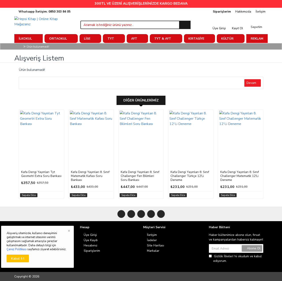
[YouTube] (151, 214)
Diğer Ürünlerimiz (141, 100)
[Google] (161, 214)
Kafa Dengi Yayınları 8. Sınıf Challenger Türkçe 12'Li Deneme (190, 176)
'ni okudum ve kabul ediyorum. (237, 258)
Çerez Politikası (17, 249)
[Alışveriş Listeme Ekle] (59, 195)
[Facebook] (121, 214)
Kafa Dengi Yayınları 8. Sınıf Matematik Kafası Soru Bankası (90, 176)
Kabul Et (17, 258)
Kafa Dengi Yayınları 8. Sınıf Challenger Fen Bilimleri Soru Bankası (140, 176)
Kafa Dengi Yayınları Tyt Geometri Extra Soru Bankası (41, 174)
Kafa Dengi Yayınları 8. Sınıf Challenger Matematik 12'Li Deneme (239, 176)
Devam (251, 83)
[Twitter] (131, 214)
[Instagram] (141, 214)
